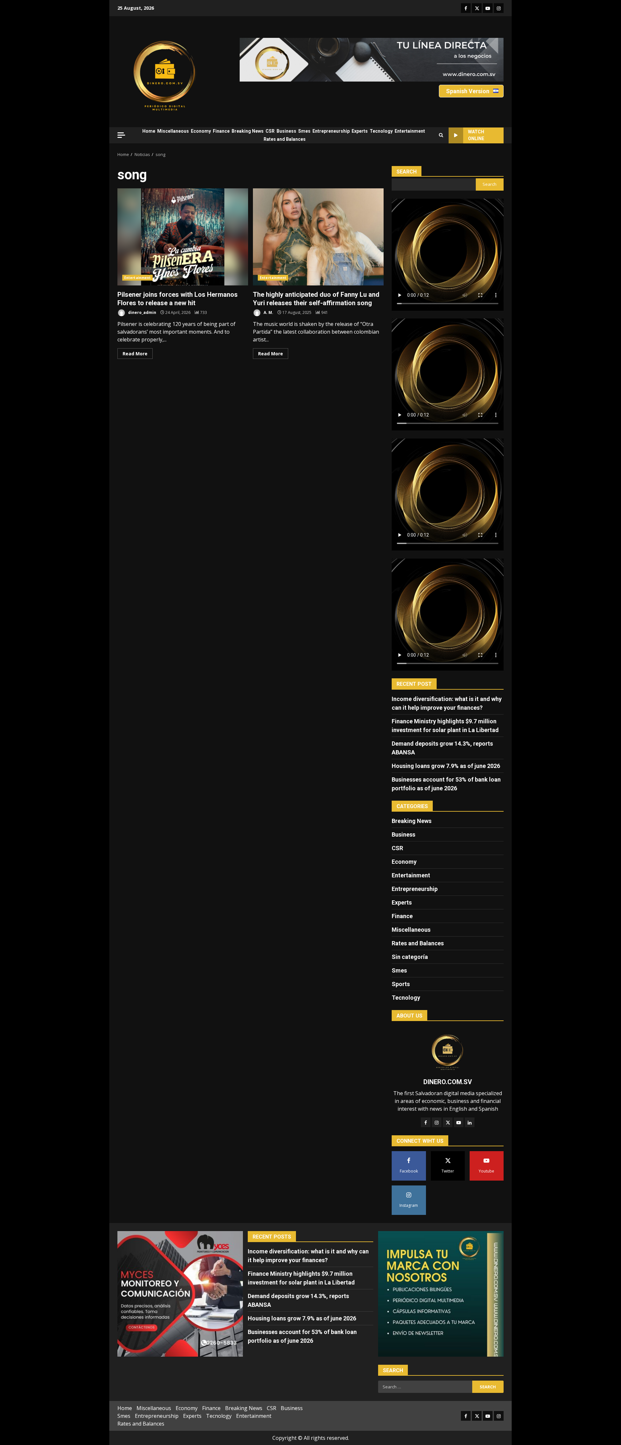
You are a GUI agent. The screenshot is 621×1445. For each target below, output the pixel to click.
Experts (360, 131)
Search (407, 172)
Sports (401, 984)
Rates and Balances (285, 139)
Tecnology (381, 131)
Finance (221, 131)
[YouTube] (458, 1122)
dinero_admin (141, 312)
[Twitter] (447, 1122)
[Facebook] (425, 1122)
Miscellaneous (173, 131)
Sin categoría (410, 956)
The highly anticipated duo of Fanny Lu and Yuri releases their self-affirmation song (318, 236)
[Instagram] (436, 1122)
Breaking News (248, 131)
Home (148, 131)
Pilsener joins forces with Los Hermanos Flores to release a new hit (182, 236)
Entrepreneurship (331, 131)
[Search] (441, 135)
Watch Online (476, 135)
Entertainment (410, 131)
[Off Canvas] (121, 135)
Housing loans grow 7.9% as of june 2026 (446, 765)
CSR (270, 131)
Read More (135, 353)
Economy (201, 131)
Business (286, 131)
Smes (304, 131)
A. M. (268, 312)
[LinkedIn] (469, 1122)
